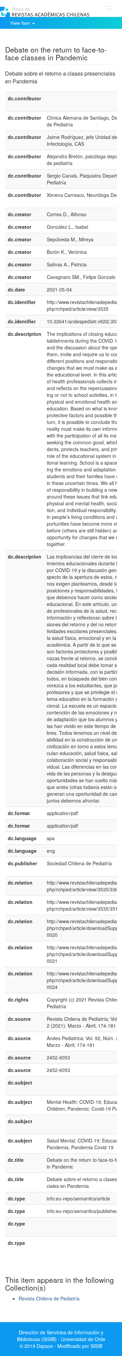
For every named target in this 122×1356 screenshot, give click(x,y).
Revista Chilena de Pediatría (49, 1298)
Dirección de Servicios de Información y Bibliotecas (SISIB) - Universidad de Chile (61, 1335)
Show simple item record (31, 39)
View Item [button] (21, 23)
